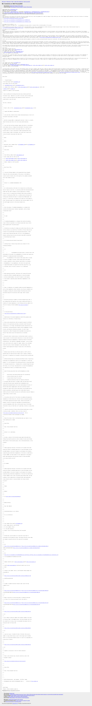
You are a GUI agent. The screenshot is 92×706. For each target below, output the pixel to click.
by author (28, 700)
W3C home (4, 1)
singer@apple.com (27, 11)
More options (20, 5)
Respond (16, 5)
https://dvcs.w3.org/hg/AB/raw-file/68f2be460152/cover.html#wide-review (17, 21)
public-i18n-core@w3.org (18, 1)
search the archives (17, 701)
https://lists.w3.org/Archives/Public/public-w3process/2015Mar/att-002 (17, 575)
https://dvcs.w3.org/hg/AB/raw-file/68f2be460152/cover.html (15, 554)
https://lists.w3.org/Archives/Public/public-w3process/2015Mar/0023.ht (17, 611)
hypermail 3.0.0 (15, 703)
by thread (20, 700)
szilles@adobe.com (13, 9)
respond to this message (13, 699)
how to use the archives (10, 701)
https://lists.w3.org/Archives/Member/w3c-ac (12, 590)
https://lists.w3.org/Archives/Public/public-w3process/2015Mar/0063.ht (17, 644)
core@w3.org (5, 88)
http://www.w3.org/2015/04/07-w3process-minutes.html (14, 18)
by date (17, 700)
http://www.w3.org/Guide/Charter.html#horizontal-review (12, 27)
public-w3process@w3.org (8, 12)
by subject (24, 700)
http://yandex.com (34, 681)
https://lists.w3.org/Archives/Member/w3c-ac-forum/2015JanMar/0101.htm (35, 602)
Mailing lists (9, 1)
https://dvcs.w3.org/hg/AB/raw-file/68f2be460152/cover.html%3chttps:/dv (44, 554)
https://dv (29, 554)
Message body (11, 5)
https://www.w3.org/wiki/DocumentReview (13, 496)
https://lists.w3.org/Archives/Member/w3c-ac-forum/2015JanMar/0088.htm (35, 590)
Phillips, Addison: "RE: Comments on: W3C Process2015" (18, 696)
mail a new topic (20, 699)
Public (12, 1)
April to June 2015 (27, 1)
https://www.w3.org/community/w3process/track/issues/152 (14, 661)
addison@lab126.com (14, 11)
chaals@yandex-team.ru (36, 11)
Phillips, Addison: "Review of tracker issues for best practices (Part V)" (23, 695)
